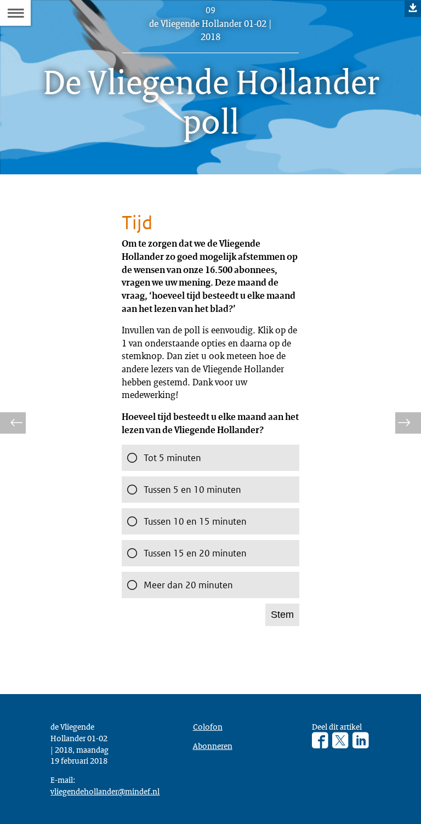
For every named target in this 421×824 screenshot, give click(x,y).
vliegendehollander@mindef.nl (105, 791)
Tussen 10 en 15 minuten (195, 521)
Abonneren (212, 745)
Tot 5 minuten (172, 458)
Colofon (208, 726)
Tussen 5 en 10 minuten (192, 490)
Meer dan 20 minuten (188, 585)
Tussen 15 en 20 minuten (195, 553)
